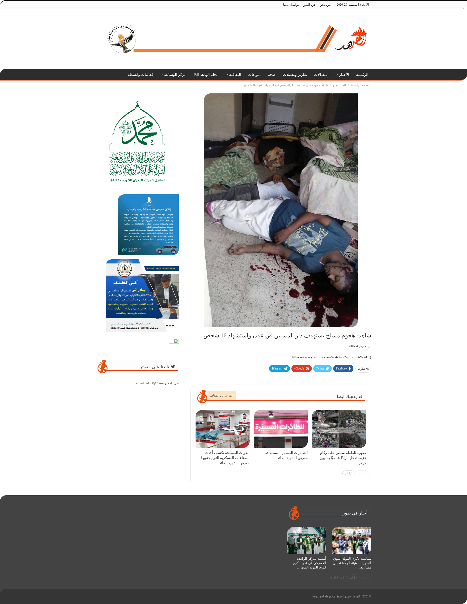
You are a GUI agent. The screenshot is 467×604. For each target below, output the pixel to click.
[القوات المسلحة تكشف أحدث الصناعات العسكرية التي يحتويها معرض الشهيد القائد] (223, 429)
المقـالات (321, 74)
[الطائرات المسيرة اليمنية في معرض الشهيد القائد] (281, 429)
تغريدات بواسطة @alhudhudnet (157, 383)
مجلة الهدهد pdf (206, 74)
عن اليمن (309, 5)
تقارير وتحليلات (295, 74)
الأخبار (344, 74)
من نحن (325, 5)
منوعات (254, 74)
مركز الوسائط (175, 74)
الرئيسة (362, 74)
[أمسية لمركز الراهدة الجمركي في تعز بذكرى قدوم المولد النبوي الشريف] (306, 540)
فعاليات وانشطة (140, 74)
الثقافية (235, 74)
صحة (272, 74)
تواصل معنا (291, 5)
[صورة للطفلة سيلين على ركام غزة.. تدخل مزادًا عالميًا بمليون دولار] (339, 429)
